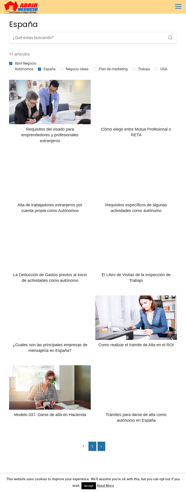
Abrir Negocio (25, 63)
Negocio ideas (77, 69)
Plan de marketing (113, 69)
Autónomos (24, 69)
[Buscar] (168, 36)
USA (163, 69)
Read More (105, 486)
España (50, 69)
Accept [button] (88, 485)
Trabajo (144, 69)
